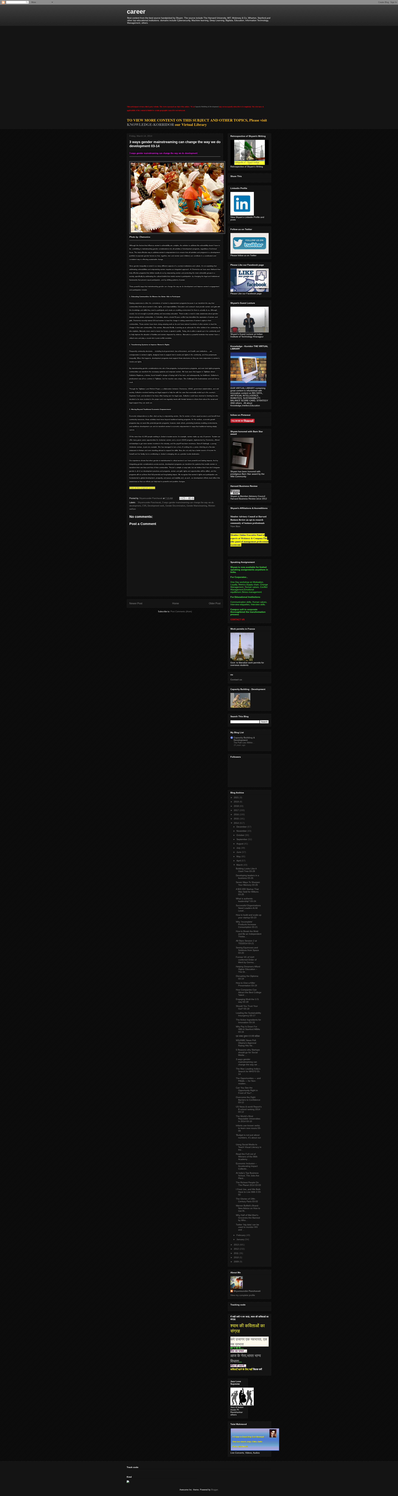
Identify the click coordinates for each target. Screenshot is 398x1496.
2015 (236, 818)
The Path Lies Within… (244, 742)
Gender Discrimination (175, 506)
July (238, 848)
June (239, 852)
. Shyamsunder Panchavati (149, 502)
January (240, 1239)
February (241, 1235)
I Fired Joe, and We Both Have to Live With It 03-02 (248, 1192)
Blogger (214, 1490)
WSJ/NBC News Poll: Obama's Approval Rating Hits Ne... (246, 1043)
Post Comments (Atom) (181, 611)
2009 (236, 1261)
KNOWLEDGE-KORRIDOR (150, 124)
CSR (144, 506)
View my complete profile (242, 1295)
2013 (236, 1244)
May (238, 856)
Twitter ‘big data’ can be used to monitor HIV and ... (247, 1227)
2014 (236, 823)
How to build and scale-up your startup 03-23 (248, 916)
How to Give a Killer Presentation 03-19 (246, 984)
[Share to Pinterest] (192, 498)
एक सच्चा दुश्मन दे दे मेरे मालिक (248, 1036)
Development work (156, 506)
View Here (235, 526)
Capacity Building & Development (207, 106)
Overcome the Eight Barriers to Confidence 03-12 (248, 1100)
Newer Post (135, 603)
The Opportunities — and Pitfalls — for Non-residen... (248, 1081)
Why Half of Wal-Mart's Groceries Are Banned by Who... (248, 1218)
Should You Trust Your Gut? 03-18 (247, 1007)
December (241, 826)
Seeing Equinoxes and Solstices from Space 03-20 (247, 950)
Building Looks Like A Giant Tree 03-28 (246, 869)
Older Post (214, 603)
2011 (236, 1253)
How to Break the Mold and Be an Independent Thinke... (248, 934)
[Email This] (180, 498)
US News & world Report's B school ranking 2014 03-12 (249, 1109)
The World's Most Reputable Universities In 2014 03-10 (248, 1119)
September (242, 839)
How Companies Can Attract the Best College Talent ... (248, 992)
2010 (236, 1257)
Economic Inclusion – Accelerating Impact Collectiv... (247, 1166)
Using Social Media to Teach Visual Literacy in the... (248, 1147)
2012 (236, 1249)
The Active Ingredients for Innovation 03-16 (248, 1021)
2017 (236, 810)
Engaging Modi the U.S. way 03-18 (247, 1000)
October (240, 835)
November (241, 831)
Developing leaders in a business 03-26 (247, 876)
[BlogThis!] (183, 498)
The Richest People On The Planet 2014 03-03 (248, 1183)
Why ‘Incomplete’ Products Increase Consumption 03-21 (247, 924)
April (238, 860)
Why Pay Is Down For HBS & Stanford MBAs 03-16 (248, 1029)
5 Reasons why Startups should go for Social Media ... (248, 1052)
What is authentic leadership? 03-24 (246, 899)
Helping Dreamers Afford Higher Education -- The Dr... (248, 969)
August (240, 843)
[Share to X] (186, 498)
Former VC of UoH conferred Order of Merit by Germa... (246, 960)
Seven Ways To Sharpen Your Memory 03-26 (248, 883)
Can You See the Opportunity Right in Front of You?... (247, 1090)
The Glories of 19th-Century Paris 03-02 (247, 1200)
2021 (236, 797)
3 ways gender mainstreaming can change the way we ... (248, 1062)
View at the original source (142, 488)
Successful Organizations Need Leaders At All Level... (248, 908)
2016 (236, 814)
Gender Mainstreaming (197, 506)
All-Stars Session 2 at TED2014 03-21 (246, 942)
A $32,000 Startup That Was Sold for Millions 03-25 (247, 892)
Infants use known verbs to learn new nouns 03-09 (248, 1128)
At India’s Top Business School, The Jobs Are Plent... (247, 1175)
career (136, 11)
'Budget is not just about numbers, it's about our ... (248, 1138)
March (239, 865)
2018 (236, 806)
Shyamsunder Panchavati (247, 1291)
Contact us (236, 679)
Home (175, 603)
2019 (236, 801)
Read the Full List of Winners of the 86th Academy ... (246, 1156)
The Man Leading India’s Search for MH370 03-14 (248, 1071)
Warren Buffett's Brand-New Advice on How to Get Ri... (248, 1208)
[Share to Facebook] (189, 498)
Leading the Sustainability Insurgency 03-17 (248, 1014)
